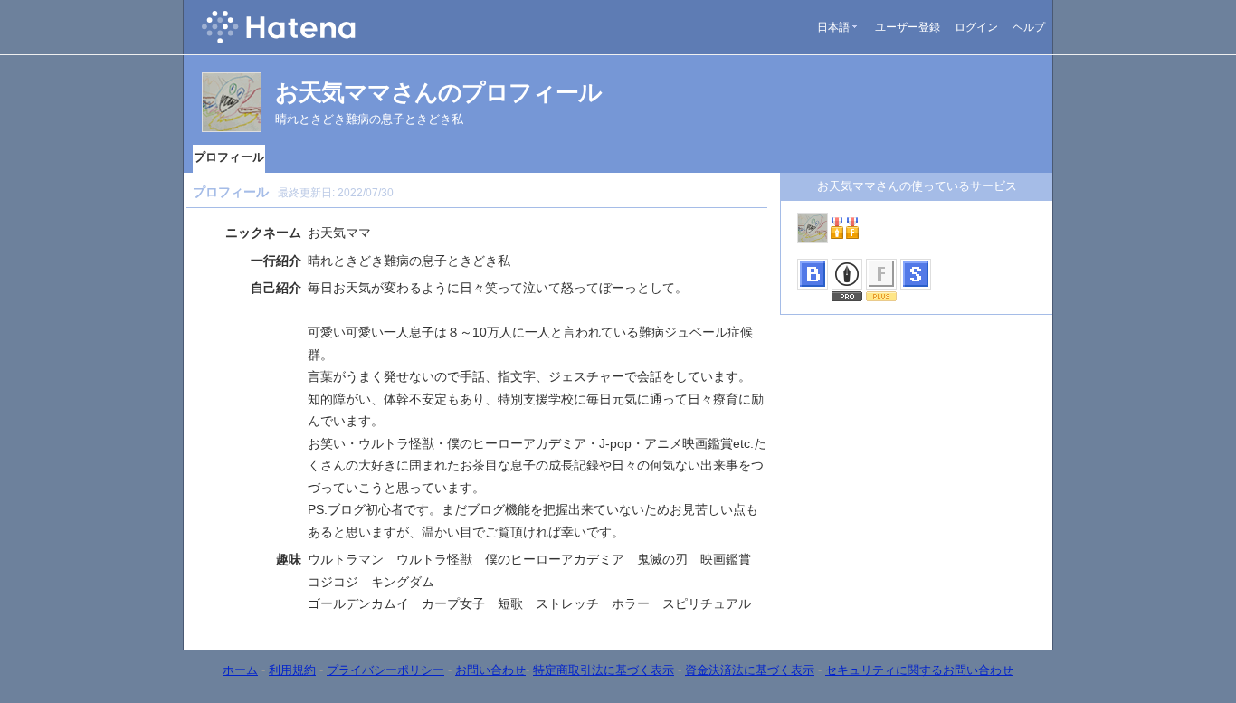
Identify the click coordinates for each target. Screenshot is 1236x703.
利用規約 (292, 670)
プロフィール (229, 157)
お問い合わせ (490, 670)
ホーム (240, 670)
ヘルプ (1029, 27)
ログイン (976, 27)
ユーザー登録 (907, 27)
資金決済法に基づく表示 (749, 670)
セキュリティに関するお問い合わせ (919, 670)
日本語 (833, 27)
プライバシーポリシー (385, 670)
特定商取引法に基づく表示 (603, 670)
